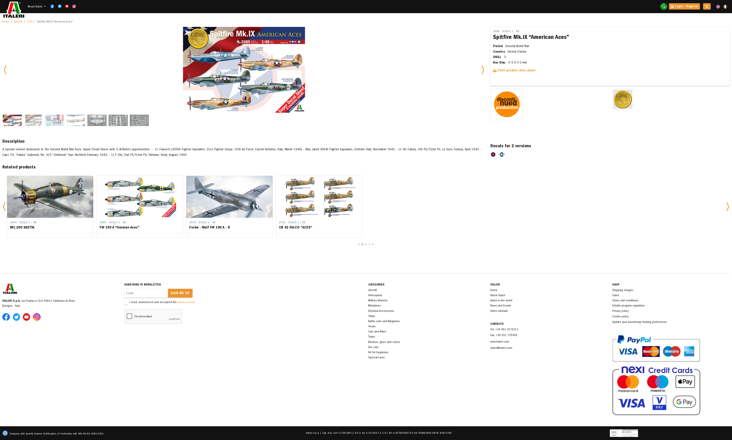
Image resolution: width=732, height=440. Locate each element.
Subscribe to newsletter (142, 284)
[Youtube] (66, 6)
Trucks (372, 326)
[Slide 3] (54, 120)
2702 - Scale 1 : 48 (292, 222)
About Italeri (497, 295)
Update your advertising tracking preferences (639, 322)
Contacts (497, 324)
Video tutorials (499, 311)
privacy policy (186, 302)
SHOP (616, 284)
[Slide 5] (97, 120)
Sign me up (180, 293)
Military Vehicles (378, 300)
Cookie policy (620, 316)
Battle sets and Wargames (384, 321)
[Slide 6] (118, 120)
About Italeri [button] (35, 6)
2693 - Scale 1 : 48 (113, 222)
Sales (615, 295)
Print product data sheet (516, 70)
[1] (359, 244)
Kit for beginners (378, 352)
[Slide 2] (33, 120)
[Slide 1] (12, 120)
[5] (373, 244)
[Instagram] (74, 6)
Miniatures (374, 305)
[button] (4, 207)
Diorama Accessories (381, 311)
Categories (376, 284)
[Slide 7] (139, 120)
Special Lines (376, 357)
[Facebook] (51, 6)
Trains (371, 337)
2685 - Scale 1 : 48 (506, 31)
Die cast (373, 347)
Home (5, 21)
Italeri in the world (501, 300)
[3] (366, 244)
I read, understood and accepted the (162, 302)
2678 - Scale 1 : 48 (202, 222)
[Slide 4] (75, 120)
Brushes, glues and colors (384, 342)
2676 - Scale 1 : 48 (23, 222)
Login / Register (686, 6)
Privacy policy (620, 311)
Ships (371, 316)
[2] (362, 244)
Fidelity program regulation (628, 305)
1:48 (29, 21)
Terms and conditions (625, 300)
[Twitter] (58, 6)
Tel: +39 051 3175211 (504, 329)
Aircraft (18, 21)
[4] (369, 244)
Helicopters (375, 295)
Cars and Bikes (377, 331)
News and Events (500, 305)
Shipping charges (622, 290)
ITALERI (495, 284)
